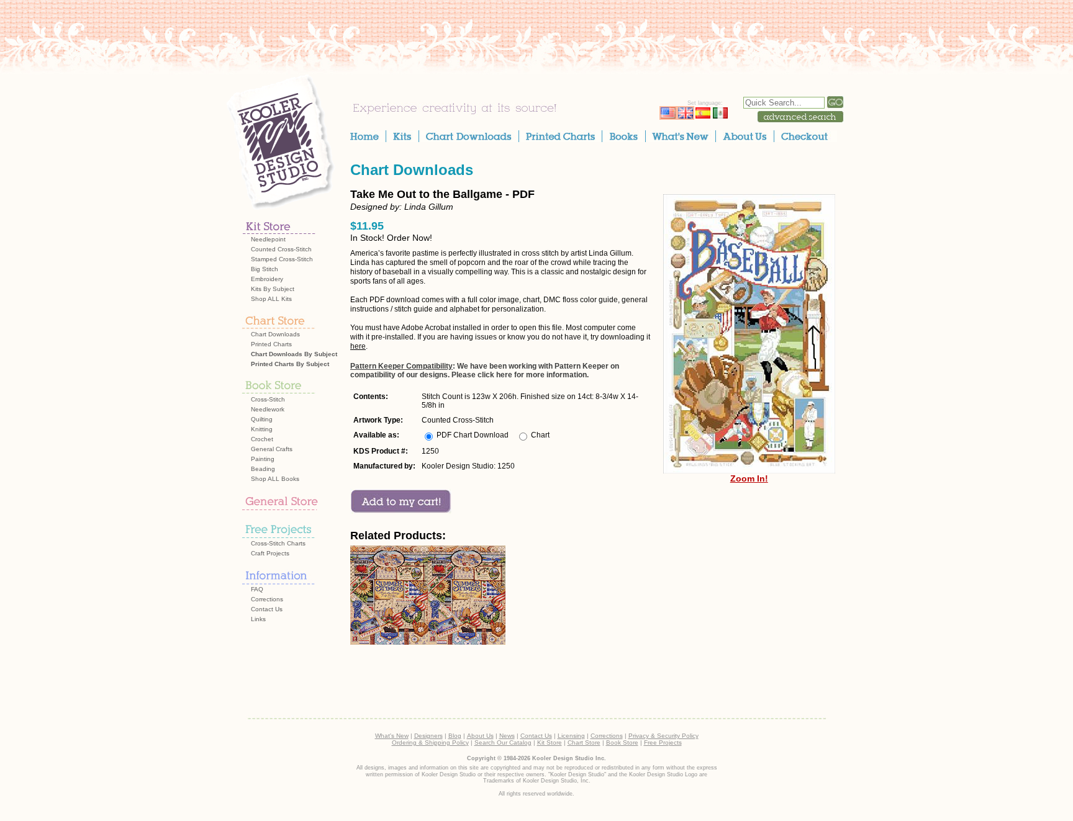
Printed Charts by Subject (290, 364)
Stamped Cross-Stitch (282, 259)
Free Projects (663, 742)
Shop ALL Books (275, 478)
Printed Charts (271, 344)
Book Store (622, 742)
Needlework (267, 409)
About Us (480, 735)
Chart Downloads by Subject (294, 354)
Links (258, 619)
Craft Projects (270, 553)
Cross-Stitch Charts (278, 543)
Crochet (262, 439)
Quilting (262, 419)
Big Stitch (264, 269)
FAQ (257, 589)
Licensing (571, 735)
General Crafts (271, 449)
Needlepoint (268, 239)
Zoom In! (749, 478)
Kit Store (549, 742)
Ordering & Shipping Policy (430, 742)
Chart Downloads (275, 334)
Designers (428, 735)
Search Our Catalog (503, 742)
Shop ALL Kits (271, 298)
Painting (262, 458)
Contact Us (267, 609)
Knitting (262, 429)
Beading (263, 468)
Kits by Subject (272, 288)
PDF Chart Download (473, 435)
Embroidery (267, 279)
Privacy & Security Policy (663, 735)
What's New (392, 735)
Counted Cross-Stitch (281, 249)
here (358, 346)
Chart (540, 435)
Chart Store (584, 742)
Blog (454, 735)
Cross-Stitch (268, 399)
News (507, 735)
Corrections (267, 599)
